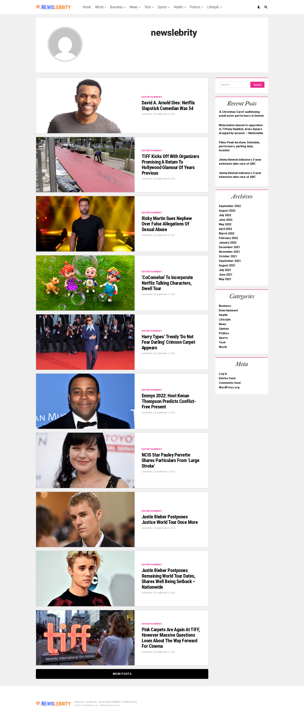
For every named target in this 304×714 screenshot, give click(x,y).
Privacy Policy (130, 702)
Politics (195, 7)
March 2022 (226, 233)
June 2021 (225, 274)
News (133, 7)
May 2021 (225, 279)
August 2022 (227, 210)
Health (178, 7)
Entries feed (227, 378)
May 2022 (225, 224)
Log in (223, 373)
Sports (162, 7)
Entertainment (228, 310)
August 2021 (227, 265)
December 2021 (229, 247)
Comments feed (229, 383)
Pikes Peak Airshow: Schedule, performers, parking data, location (239, 146)
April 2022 (225, 229)
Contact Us (91, 702)
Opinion (224, 328)
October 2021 (228, 256)
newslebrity (147, 114)
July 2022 (225, 215)
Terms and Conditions (110, 702)
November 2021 (229, 251)
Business (116, 7)
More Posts (122, 674)
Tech (147, 7)
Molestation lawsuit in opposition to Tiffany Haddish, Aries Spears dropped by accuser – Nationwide (241, 129)
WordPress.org (229, 387)
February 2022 (228, 238)
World (99, 7)
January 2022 (227, 242)
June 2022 (225, 219)
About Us (79, 702)
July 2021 (225, 270)
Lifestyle (213, 7)
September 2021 (230, 261)
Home (87, 7)
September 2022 (230, 206)
